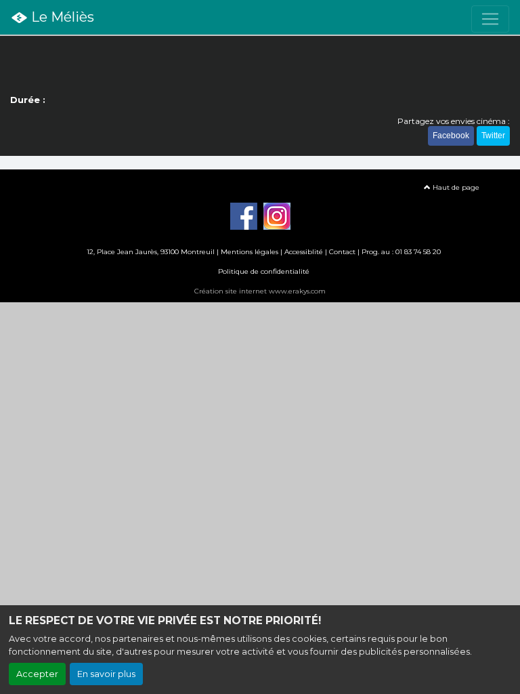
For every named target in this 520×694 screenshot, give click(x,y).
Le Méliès (61, 17)
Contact (342, 251)
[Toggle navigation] (490, 19)
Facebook (451, 135)
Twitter (493, 135)
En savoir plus (106, 674)
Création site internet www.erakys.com (260, 291)
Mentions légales (249, 251)
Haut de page (455, 187)
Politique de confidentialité (263, 271)
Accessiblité (303, 251)
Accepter (37, 674)
